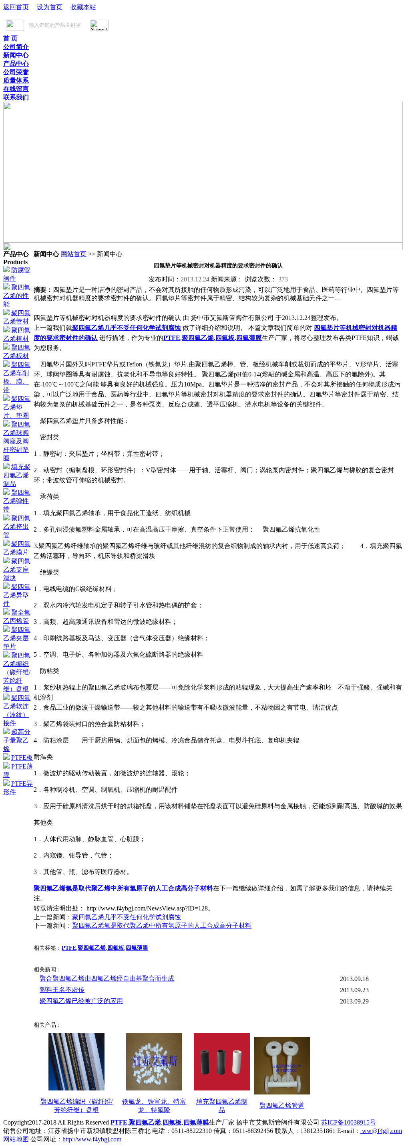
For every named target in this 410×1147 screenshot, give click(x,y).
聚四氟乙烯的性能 (16, 295)
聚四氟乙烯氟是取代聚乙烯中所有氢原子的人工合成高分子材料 (123, 888)
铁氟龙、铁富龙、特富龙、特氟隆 (154, 1105)
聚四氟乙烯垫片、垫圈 (16, 407)
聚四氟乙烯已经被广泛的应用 (81, 1000)
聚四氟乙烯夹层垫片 (16, 638)
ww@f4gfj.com (381, 1130)
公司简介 (16, 46)
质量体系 (16, 80)
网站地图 (16, 1139)
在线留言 (16, 88)
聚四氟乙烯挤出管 (16, 526)
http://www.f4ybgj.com (91, 1139)
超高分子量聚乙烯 (16, 740)
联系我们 (16, 97)
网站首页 (73, 254)
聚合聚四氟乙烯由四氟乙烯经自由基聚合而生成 (107, 978)
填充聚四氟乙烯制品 (16, 475)
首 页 (10, 38)
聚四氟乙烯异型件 (16, 595)
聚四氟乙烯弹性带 (16, 501)
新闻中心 (16, 55)
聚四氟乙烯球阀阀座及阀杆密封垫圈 (16, 441)
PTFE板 (22, 757)
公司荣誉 (16, 72)
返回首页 (16, 7)
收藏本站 (83, 7)
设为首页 (49, 7)
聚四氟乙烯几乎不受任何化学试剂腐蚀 (126, 327)
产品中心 (16, 63)
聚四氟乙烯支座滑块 (16, 569)
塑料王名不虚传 (62, 989)
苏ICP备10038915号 (348, 1122)
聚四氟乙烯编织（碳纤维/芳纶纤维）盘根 (16, 672)
